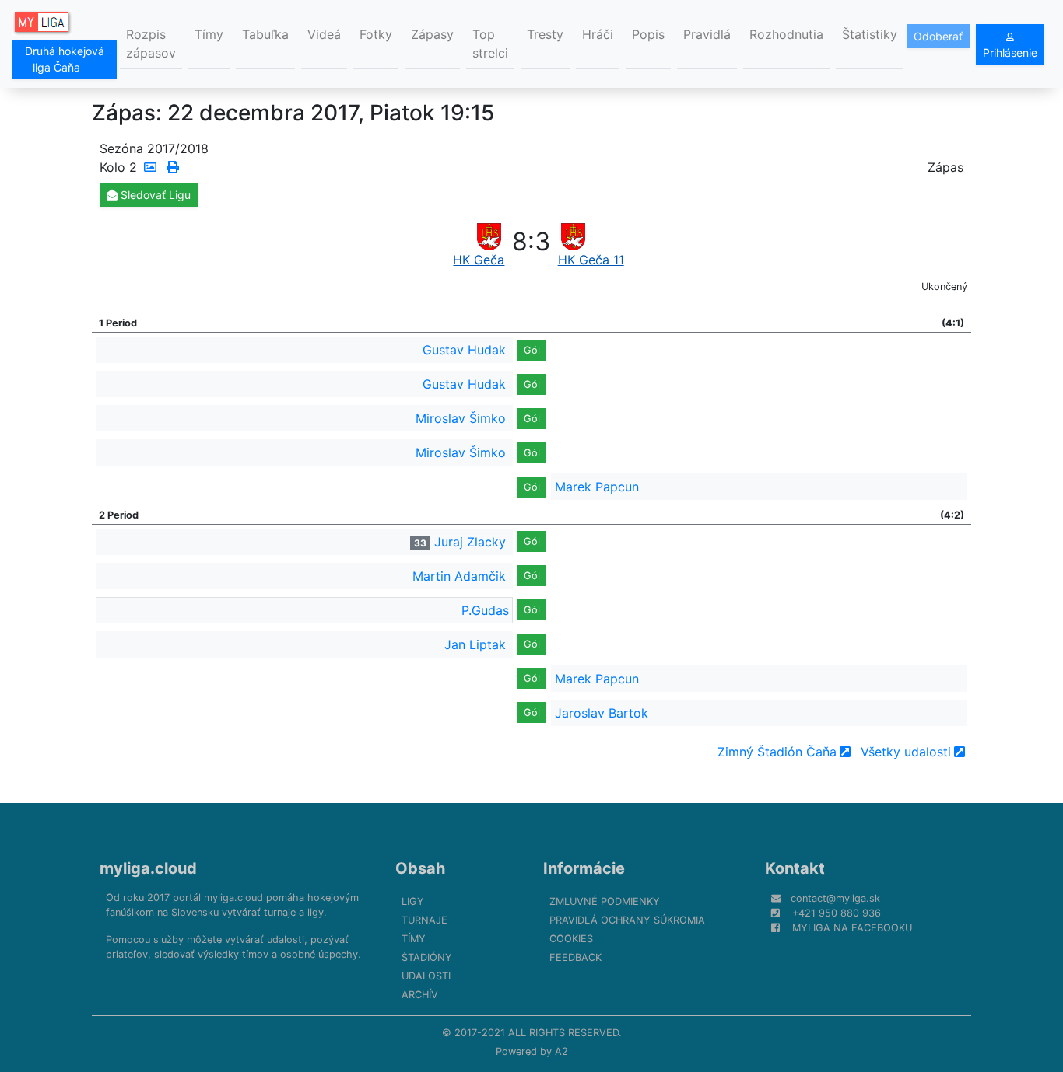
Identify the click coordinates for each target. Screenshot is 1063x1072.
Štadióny (427, 957)
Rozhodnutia (786, 34)
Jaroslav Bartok (601, 713)
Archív (420, 994)
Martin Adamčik (459, 576)
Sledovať (154, 194)
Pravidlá (707, 34)
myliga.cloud (148, 868)
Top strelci (490, 43)
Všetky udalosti (906, 751)
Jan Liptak (475, 644)
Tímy (209, 34)
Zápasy (432, 34)
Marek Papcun (597, 486)
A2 (561, 1051)
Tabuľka (265, 34)
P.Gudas (485, 610)
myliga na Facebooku (852, 928)
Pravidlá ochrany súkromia (627, 920)
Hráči (597, 34)
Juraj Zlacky (470, 542)
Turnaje (424, 920)
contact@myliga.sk (835, 898)
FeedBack (575, 957)
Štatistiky (869, 34)
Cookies (571, 939)
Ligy (413, 901)
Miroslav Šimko (461, 418)
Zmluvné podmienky (604, 901)
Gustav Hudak (464, 350)
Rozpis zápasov (151, 43)
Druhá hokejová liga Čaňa (64, 59)
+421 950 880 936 (836, 913)
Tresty (545, 34)
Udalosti (426, 976)
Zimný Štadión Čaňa (777, 751)
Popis (648, 34)
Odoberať (938, 36)
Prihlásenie (1010, 52)
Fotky (376, 34)
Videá (324, 34)
